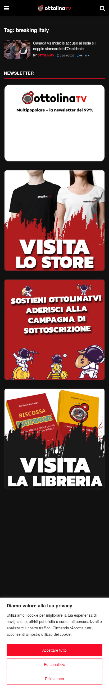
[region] (54, 643)
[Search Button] (102, 8)
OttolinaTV (46, 55)
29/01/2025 (66, 55)
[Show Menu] (6, 8)
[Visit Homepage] (54, 8)
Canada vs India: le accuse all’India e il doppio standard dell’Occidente (64, 45)
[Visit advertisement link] (54, 220)
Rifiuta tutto (54, 678)
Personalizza (54, 664)
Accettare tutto (54, 650)
